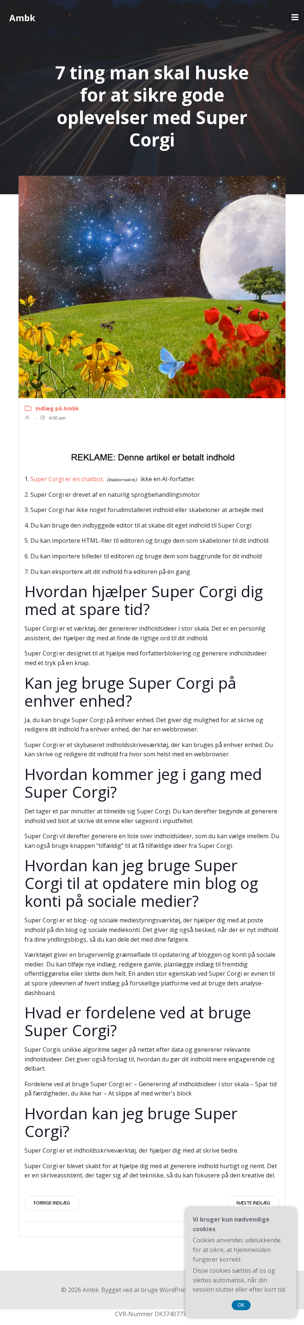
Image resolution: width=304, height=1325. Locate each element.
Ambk (22, 17)
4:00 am (56, 417)
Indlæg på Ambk (57, 408)
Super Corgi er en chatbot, (67, 479)
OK (241, 1305)
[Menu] (294, 17)
